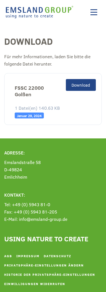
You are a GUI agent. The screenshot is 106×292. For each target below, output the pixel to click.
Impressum (28, 256)
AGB (8, 256)
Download (81, 85)
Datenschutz (57, 256)
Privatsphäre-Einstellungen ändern (44, 265)
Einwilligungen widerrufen (34, 284)
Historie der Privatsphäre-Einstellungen (49, 274)
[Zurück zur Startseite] (41, 12)
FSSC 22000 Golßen (29, 91)
